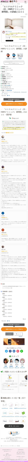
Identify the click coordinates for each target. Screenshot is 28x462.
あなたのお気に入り (7, 458)
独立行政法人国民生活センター (7, 449)
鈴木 (17, 366)
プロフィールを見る (22, 39)
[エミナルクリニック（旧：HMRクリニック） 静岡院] (14, 351)
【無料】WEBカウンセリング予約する (14, 104)
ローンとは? (7, 85)
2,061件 (9, 461)
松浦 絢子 (11, 366)
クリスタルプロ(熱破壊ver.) (8, 58)
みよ (22, 366)
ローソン (6, 93)
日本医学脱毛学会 (20, 449)
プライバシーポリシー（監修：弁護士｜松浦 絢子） (20, 452)
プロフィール (5, 367)
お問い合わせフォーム (7, 451)
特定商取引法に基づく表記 (21, 453)
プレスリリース (7, 456)
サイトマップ (21, 458)
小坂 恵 (5, 366)
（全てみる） (23, 461)
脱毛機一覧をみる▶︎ (20, 58)
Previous (6, 23)
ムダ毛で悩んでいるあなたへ (20, 456)
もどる (10, 334)
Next (22, 23)
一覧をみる (20, 336)
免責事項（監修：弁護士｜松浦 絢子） (7, 454)
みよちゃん (10, 31)
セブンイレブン (17, 92)
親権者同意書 (9, 90)
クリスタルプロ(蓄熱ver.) (13, 58)
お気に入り (19, 334)
